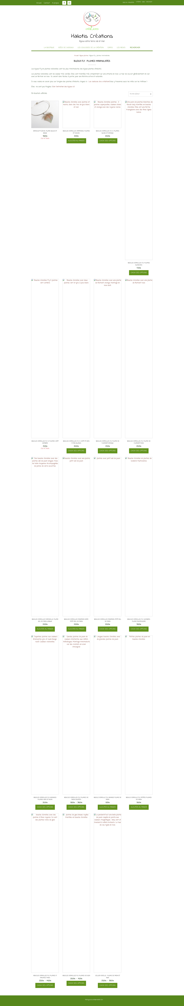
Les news (121, 48)
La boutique (49, 48)
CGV (102, 1000)
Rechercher (135, 48)
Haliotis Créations (92, 36)
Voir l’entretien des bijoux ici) (63, 86)
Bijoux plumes (84, 56)
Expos (110, 48)
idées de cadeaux (66, 48)
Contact (47, 3)
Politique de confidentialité (92, 1000)
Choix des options (108, 141)
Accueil (39, 3)
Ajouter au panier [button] (76, 141)
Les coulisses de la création (91, 48)
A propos (55, 3)
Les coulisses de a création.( (99, 81)
